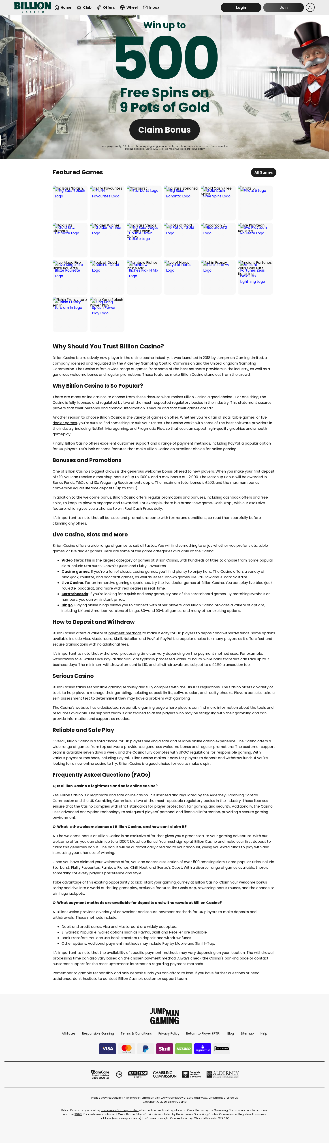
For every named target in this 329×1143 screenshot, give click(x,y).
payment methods (124, 633)
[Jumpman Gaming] (164, 1023)
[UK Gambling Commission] (164, 1074)
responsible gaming (137, 707)
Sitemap (247, 1033)
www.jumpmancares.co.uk (219, 1098)
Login (241, 7)
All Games (263, 172)
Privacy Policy (168, 1033)
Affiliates (68, 1033)
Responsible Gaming (98, 1033)
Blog (230, 1033)
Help (264, 1033)
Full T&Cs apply (196, 149)
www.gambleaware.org (177, 1098)
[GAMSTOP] (138, 1074)
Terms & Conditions (136, 1033)
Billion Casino (192, 374)
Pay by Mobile (174, 943)
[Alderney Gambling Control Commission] (223, 1074)
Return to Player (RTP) (203, 1033)
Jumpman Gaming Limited (120, 1110)
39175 (78, 1114)
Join (284, 7)
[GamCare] (100, 1074)
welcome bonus (159, 471)
